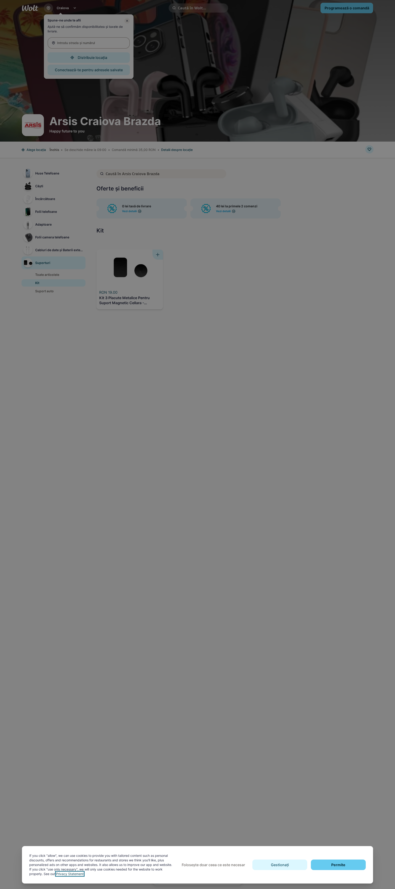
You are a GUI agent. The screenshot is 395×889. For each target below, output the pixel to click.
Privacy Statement (70, 874)
